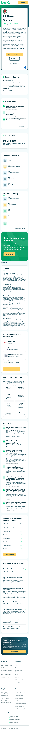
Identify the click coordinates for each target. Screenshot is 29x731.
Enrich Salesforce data (6, 674)
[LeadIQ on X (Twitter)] (24, 728)
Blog (16, 667)
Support (17, 674)
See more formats (9, 554)
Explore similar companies (11, 369)
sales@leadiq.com (14, 722)
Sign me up (9, 254)
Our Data (17, 682)
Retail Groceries (20, 603)
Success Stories (5, 677)
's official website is (14, 571)
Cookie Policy (4, 695)
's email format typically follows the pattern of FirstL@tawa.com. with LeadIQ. (14, 620)
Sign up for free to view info (15, 54)
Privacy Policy (4, 693)
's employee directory (11, 597)
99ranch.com (22, 571)
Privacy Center (18, 685)
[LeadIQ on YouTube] (27, 728)
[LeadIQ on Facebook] (23, 728)
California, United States (14, 23)
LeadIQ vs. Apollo (19, 695)
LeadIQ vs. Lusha (19, 698)
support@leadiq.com (15, 719)
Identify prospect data (6, 665)
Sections (5, 262)
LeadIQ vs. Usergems (20, 706)
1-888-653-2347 (14, 716)
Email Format (14, 58)
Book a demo (14, 651)
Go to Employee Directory (20, 228)
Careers (17, 677)
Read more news (22, 126)
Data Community (19, 679)
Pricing (16, 665)
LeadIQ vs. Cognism (20, 701)
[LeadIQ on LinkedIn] (25, 728)
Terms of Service (5, 698)
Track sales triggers (6, 667)
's (13, 580)
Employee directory (14, 63)
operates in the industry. (13, 603)
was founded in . (11, 627)
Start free (23, 2)
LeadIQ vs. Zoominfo (20, 693)
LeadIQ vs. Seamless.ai (20, 703)
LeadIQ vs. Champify (20, 708)
